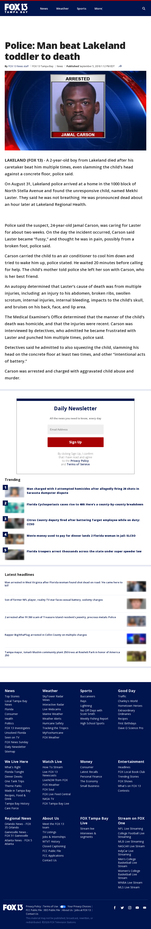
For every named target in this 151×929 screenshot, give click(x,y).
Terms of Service (78, 464)
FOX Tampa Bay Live (55, 803)
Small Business (89, 786)
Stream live (87, 828)
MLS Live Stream (129, 887)
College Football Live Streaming (131, 835)
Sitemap (10, 751)
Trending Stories (128, 776)
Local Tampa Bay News (16, 702)
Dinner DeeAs (13, 776)
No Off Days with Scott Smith (91, 712)
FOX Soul (48, 789)
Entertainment (131, 761)
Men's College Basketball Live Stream (127, 862)
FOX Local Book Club (131, 772)
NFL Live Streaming (130, 828)
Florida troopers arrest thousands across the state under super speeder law (84, 551)
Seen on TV (12, 737)
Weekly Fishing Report (94, 718)
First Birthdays (127, 723)
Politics (9, 723)
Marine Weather (52, 714)
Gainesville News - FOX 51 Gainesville (16, 833)
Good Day (126, 690)
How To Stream (52, 767)
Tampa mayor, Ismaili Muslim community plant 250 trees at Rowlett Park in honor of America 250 (62, 653)
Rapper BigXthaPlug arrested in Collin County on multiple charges (46, 634)
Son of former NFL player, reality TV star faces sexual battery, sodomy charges (54, 599)
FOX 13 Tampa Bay (42, 66)
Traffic (122, 696)
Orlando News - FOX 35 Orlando (18, 825)
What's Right (13, 767)
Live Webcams (51, 709)
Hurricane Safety (53, 723)
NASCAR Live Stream (131, 846)
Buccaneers (87, 696)
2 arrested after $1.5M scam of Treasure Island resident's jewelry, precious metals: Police (60, 617)
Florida (9, 709)
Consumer (11, 714)
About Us (50, 818)
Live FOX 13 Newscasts (50, 773)
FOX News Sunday (16, 742)
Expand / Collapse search (144, 8)
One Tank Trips (14, 781)
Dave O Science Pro (130, 728)
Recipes (123, 718)
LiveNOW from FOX (55, 780)
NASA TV (48, 799)
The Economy (89, 781)
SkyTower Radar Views (52, 698)
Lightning (86, 706)
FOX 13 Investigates (17, 728)
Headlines (124, 767)
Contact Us (49, 860)
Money (86, 761)
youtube (137, 908)
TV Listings (49, 832)
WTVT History (51, 841)
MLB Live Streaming (131, 841)
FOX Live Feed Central (56, 794)
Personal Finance (91, 776)
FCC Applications (53, 855)
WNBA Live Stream (130, 882)
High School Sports (92, 723)
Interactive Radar (53, 704)
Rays (83, 701)
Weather (50, 690)
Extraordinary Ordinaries (126, 712)
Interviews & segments (88, 835)
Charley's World (128, 701)
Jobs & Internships (54, 837)
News (60, 66)
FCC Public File (51, 851)
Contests (123, 790)
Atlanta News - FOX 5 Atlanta (18, 842)
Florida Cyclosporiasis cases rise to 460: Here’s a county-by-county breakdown (85, 504)
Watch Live (52, 761)
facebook (115, 908)
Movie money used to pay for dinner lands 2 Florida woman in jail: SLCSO (81, 535)
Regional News (18, 818)
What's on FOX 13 (129, 786)
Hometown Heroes (130, 706)
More (98, 8)
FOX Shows (125, 781)
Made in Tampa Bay (17, 790)
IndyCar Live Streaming (126, 852)
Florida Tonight (14, 772)
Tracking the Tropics (55, 728)
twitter (122, 908)
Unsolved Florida (15, 733)
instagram (130, 908)
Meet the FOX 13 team (53, 825)
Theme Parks (13, 786)
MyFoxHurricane (52, 733)
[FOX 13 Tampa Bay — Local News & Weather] (18, 8)
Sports (86, 690)
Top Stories (12, 696)
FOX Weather (50, 737)
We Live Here (16, 761)
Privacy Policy (80, 461)
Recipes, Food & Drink (15, 797)
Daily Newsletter (15, 747)
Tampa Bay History (17, 803)
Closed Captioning (53, 846)
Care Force (12, 808)
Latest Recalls (89, 772)
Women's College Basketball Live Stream (129, 874)
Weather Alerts (51, 718)
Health (9, 718)
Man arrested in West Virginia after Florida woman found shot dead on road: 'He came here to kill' (63, 584)
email (145, 908)
